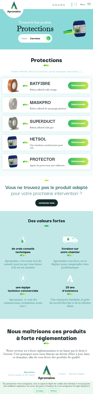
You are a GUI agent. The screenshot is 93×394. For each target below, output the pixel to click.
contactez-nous (46, 202)
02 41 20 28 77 (58, 4)
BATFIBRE (40, 83)
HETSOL (38, 139)
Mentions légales (76, 373)
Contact (62, 373)
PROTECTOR (42, 159)
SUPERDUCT (42, 121)
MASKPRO (40, 102)
